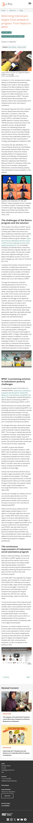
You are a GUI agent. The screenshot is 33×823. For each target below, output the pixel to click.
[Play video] (17, 359)
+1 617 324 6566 (6, 779)
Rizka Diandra (12, 47)
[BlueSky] (18, 819)
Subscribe (7, 796)
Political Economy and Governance (13, 36)
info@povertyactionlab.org (8, 781)
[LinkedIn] (8, 819)
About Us (12, 10)
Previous (6, 677)
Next (28, 677)
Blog (21, 10)
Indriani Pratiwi (21, 47)
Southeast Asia (6, 32)
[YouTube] (22, 819)
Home (3, 10)
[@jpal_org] (11, 819)
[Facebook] (25, 819)
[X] (15, 819)
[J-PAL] (7, 4)
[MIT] (16, 814)
